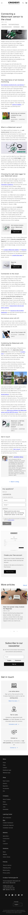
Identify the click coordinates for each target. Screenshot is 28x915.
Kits (4, 791)
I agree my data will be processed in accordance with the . (14, 519)
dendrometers (5, 394)
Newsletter (5, 809)
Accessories (6, 788)
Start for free (10, 571)
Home (4, 762)
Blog (4, 820)
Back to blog (15, 481)
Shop (4, 765)
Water (4, 852)
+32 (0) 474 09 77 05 (9, 887)
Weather (5, 854)
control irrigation (16, 104)
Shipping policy (7, 867)
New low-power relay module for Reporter (13, 608)
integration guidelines (7, 184)
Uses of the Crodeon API (18, 332)
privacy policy (11, 519)
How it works (6, 781)
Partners (5, 804)
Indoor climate (6, 857)
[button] (1, 2)
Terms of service (7, 865)
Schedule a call (13, 724)
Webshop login (6, 772)
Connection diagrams (8, 825)
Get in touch (16, 449)
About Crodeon (7, 799)
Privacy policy (6, 872)
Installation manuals (8, 827)
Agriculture (5, 836)
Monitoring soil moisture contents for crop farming (18, 115)
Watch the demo (13, 701)
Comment (5, 508)
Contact (5, 767)
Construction (6, 838)
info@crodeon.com (8, 885)
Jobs (4, 806)
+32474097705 (7, 494)
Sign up (14, 664)
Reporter (24, 249)
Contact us (13, 747)
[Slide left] (10, 631)
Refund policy (6, 870)
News (4, 801)
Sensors (5, 783)
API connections (7, 817)
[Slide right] (17, 631)
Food (4, 841)
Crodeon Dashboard (8, 822)
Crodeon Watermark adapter (11, 249)
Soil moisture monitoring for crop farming (12, 85)
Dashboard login (7, 770)
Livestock (5, 843)
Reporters (5, 786)
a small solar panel (17, 255)
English (16, 904)
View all (25, 585)
